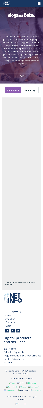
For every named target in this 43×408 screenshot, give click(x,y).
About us (10, 318)
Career (8, 325)
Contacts (10, 322)
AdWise (8, 362)
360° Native (10, 348)
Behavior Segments (14, 352)
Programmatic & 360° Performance (22, 355)
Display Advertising (14, 358)
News (8, 315)
